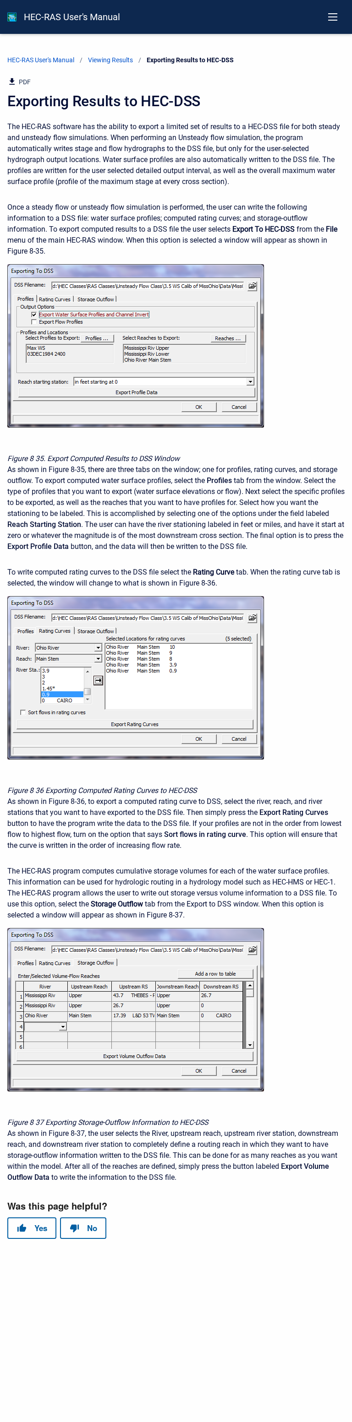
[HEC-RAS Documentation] (11, 17)
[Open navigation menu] (332, 17)
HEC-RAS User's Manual (72, 16)
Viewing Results (110, 60)
